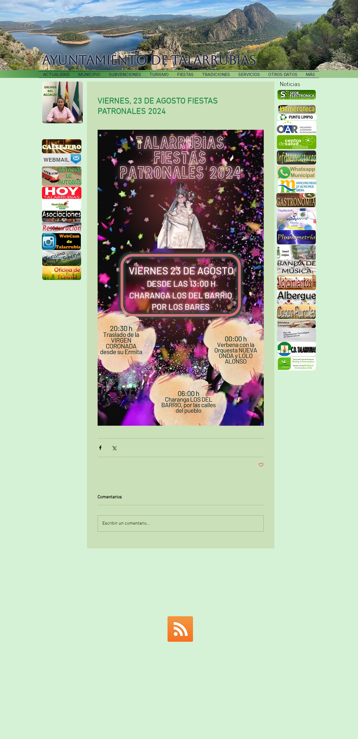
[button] (216, 74)
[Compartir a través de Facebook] (100, 447)
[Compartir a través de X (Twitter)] (114, 447)
